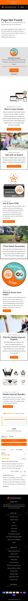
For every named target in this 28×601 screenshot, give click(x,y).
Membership (14, 559)
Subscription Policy (14, 576)
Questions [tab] (11, 437)
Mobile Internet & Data (14, 551)
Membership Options (9, 221)
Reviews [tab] (4, 437)
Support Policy (14, 579)
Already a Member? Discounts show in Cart (14, 66)
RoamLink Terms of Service (14, 565)
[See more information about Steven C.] (25, 454)
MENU (22, 7)
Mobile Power (14, 554)
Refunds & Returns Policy (13, 568)
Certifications (13, 584)
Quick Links (14, 513)
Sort (12, 449)
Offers (14, 542)
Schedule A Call (14, 517)
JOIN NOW (14, 70)
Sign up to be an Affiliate (14, 539)
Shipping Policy (14, 574)
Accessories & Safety (14, 557)
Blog (14, 522)
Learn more (7, 310)
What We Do (13, 547)
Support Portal (14, 519)
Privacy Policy (14, 571)
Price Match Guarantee (14, 534)
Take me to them (8, 406)
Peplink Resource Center (14, 129)
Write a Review (17, 444)
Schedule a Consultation (14, 166)
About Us (14, 525)
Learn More (14, 74)
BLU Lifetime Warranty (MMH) (14, 537)
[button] (14, 417)
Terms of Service (14, 562)
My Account (14, 528)
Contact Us (14, 531)
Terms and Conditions (14, 256)
